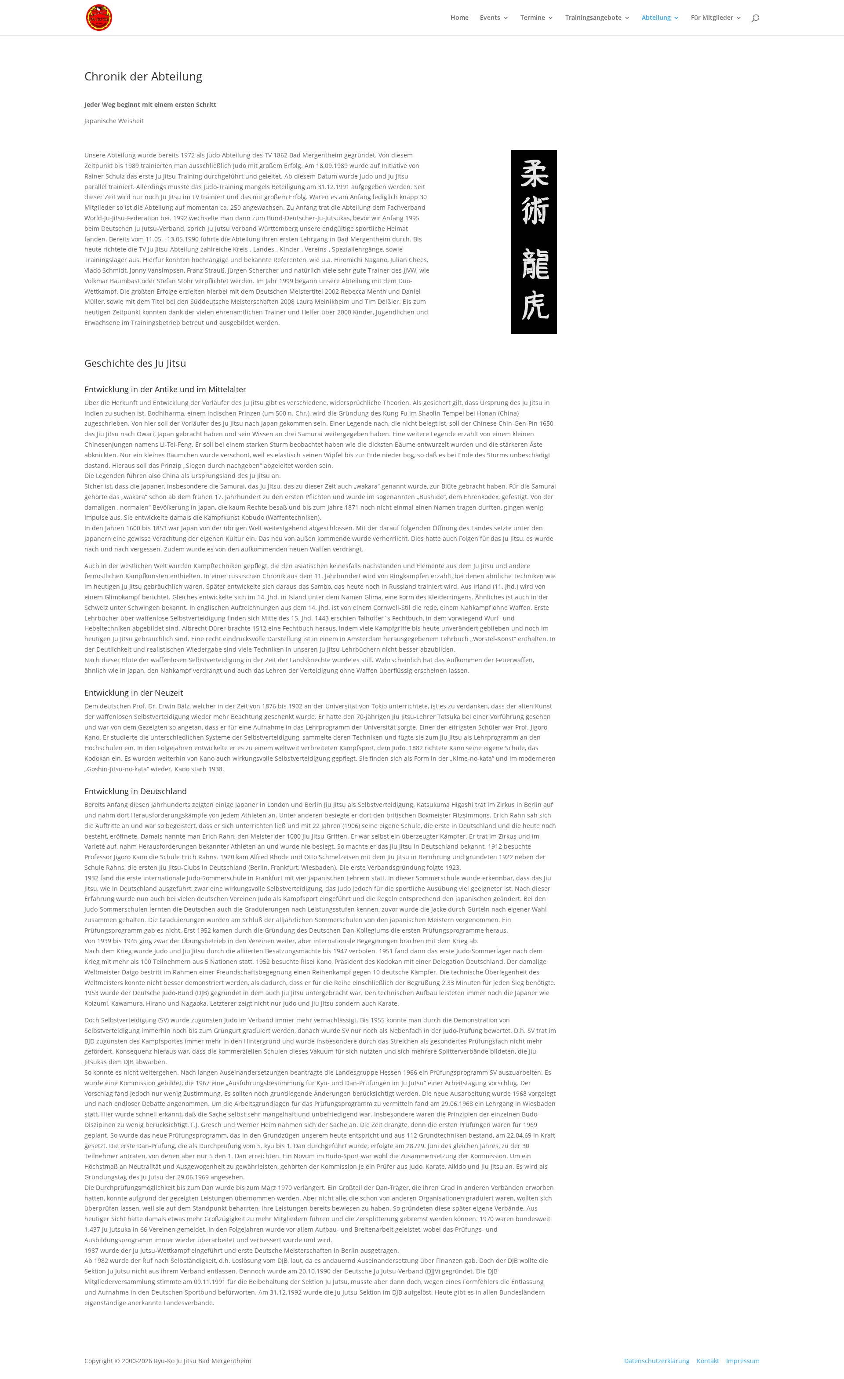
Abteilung (656, 18)
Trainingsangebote (593, 18)
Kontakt (708, 1361)
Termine (532, 18)
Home (460, 18)
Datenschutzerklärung (657, 1361)
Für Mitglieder (712, 18)
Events (490, 18)
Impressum (743, 1361)
